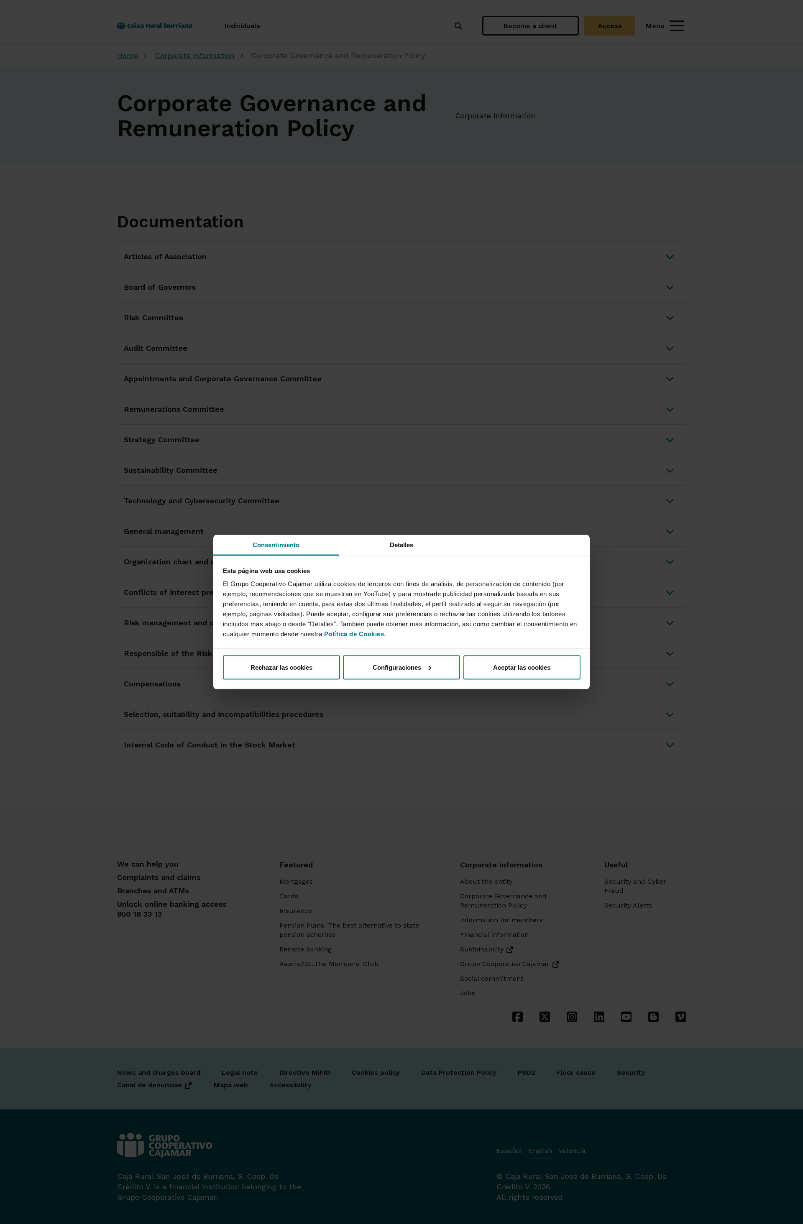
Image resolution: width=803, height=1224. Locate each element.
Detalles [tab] (402, 544)
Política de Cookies (354, 634)
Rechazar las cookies (281, 667)
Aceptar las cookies (521, 667)
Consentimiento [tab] (276, 544)
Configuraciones (397, 667)
